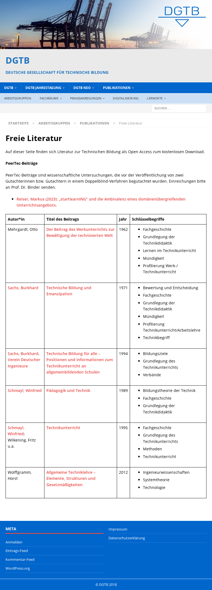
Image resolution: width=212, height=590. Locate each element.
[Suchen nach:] (178, 107)
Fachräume (49, 98)
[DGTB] (106, 45)
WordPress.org (18, 568)
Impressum (117, 529)
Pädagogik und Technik (68, 390)
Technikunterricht (63, 427)
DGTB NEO (82, 87)
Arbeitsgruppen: (17, 98)
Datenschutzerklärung (126, 537)
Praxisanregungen (85, 98)
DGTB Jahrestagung (43, 87)
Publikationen (117, 87)
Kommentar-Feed (20, 559)
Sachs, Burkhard (23, 287)
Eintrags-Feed (17, 550)
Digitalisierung (126, 98)
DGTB (8, 87)
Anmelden (14, 542)
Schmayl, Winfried (25, 390)
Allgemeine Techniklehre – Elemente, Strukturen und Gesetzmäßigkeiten (71, 478)
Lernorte (155, 98)
